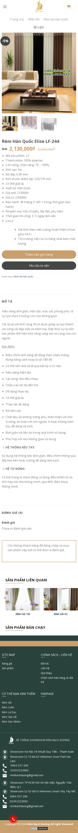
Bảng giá (7, 663)
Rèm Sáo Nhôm (11, 721)
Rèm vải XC (61, 614)
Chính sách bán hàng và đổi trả (57, 679)
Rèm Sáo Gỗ (9, 717)
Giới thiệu (46, 673)
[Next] (70, 73)
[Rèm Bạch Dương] (39, 6)
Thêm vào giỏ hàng (39, 255)
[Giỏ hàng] (68, 6)
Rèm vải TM (23, 614)
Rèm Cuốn (8, 707)
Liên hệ (45, 668)
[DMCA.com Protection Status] (39, 828)
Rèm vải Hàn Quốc (56, 19)
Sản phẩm (8, 668)
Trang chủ (17, 19)
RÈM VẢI (34, 19)
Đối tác (45, 663)
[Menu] (5, 6)
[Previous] (8, 73)
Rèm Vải (6, 702)
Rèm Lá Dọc (9, 712)
